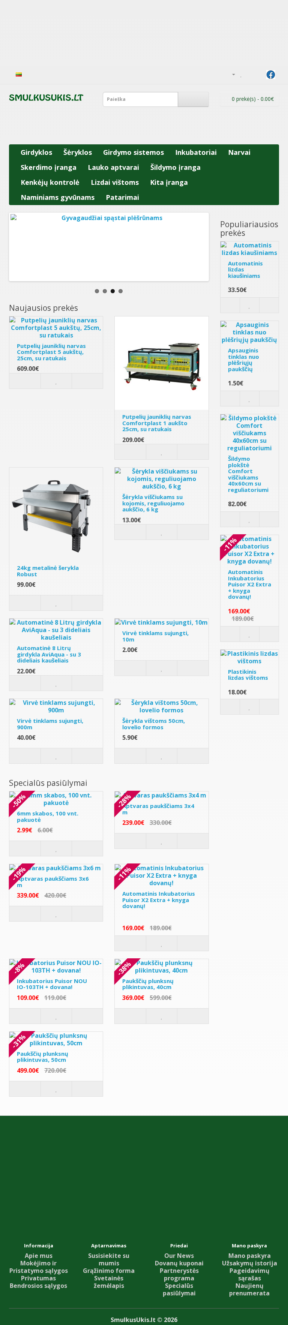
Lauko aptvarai (113, 167)
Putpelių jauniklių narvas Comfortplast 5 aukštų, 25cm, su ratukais (51, 352)
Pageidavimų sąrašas (250, 1274)
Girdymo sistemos (133, 152)
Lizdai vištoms (115, 182)
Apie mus (38, 1256)
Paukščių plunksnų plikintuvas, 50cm (42, 1057)
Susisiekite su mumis (108, 1259)
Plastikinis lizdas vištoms (248, 675)
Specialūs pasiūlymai (179, 1289)
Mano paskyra (249, 1256)
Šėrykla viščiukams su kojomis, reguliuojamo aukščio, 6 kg (153, 503)
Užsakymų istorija (249, 1263)
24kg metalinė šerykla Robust (48, 571)
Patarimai (122, 197)
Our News (179, 1256)
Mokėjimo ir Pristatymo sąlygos (38, 1267)
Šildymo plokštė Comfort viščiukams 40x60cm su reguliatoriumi (248, 474)
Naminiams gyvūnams (57, 197)
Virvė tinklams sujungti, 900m (50, 724)
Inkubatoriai (196, 152)
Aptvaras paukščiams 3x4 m (158, 809)
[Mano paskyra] (230, 74)
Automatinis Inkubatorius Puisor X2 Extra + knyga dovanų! (158, 900)
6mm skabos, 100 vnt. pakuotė (47, 816)
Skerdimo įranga (48, 167)
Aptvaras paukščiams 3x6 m (53, 882)
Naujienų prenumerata (249, 1289)
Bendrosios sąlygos (38, 1286)
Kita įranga (169, 182)
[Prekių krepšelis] (250, 74)
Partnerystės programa (179, 1274)
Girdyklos (36, 152)
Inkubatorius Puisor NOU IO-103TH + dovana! (52, 984)
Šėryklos (77, 152)
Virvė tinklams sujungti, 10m (155, 636)
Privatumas (38, 1278)
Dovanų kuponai (179, 1263)
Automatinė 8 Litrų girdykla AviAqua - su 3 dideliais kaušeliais (49, 654)
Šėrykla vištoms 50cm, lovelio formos (153, 724)
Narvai (239, 152)
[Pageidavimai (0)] (241, 74)
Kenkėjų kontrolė (50, 182)
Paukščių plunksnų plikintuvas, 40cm (148, 984)
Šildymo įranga (175, 167)
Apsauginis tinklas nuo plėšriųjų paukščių (243, 359)
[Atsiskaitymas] (259, 74)
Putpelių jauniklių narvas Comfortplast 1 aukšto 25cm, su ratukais (156, 423)
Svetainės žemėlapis (109, 1282)
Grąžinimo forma (109, 1271)
